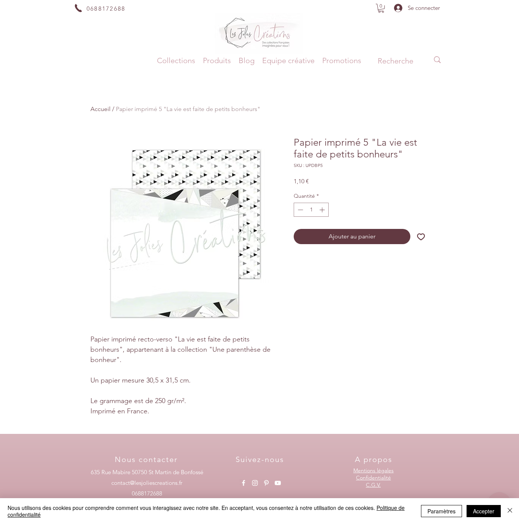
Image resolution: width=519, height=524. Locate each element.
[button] (381, 8)
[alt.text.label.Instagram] (255, 483)
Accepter (483, 511)
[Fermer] (509, 511)
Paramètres (441, 511)
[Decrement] (299, 209)
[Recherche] (437, 59)
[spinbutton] (311, 209)
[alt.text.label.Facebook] (243, 483)
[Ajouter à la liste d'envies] (421, 236)
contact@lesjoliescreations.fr (146, 482)
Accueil (100, 109)
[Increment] (323, 209)
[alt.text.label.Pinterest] (266, 483)
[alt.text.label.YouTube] (278, 483)
